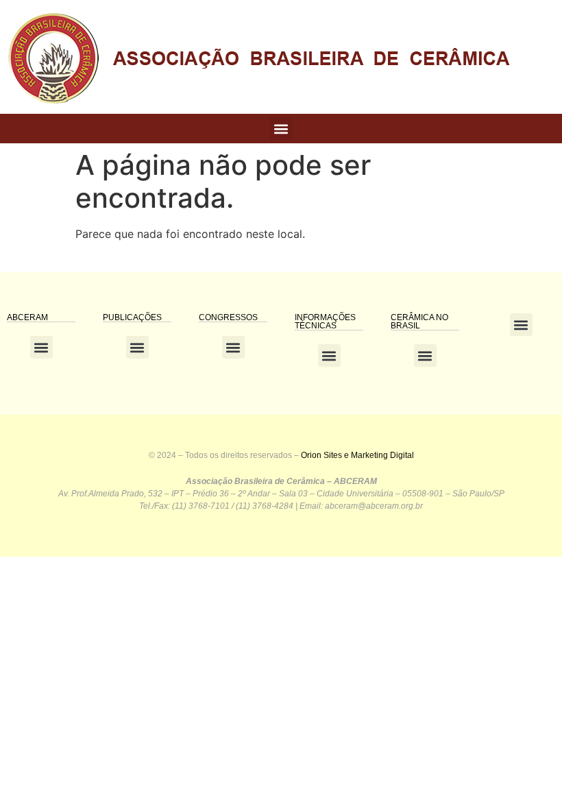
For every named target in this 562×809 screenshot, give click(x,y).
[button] (281, 128)
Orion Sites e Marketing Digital (357, 455)
